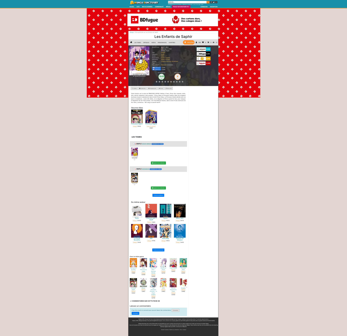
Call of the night (197, 4)
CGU (181, 329)
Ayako (165, 218)
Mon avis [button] (169, 88)
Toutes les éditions (158, 195)
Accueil (132, 7)
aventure (168, 61)
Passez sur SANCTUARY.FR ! (181, 7)
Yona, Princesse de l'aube (143, 269)
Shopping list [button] (152, 88)
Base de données (147, 7)
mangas (179, 319)
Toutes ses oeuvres (158, 250)
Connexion (204, 7)
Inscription (213, 7)
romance (163, 61)
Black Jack (179, 218)
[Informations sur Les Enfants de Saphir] (131, 42)
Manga (144, 2)
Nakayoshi (164, 65)
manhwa (184, 319)
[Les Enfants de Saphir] (139, 60)
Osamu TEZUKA (165, 57)
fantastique (175, 61)
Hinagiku (183, 288)
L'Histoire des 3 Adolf (151, 219)
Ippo (202, 4)
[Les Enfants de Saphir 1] (134, 152)
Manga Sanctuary (149, 319)
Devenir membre (165, 329)
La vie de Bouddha (137, 239)
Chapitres (172, 42)
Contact (184, 329)
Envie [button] (161, 88)
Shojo (162, 54)
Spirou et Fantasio (177, 4)
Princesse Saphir (137, 124)
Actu (138, 7)
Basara (143, 288)
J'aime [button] (135, 88)
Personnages (162, 42)
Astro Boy (165, 238)
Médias (168, 7)
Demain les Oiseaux (180, 239)
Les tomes (137, 42)
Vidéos (153, 42)
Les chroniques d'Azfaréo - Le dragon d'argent (153, 291)
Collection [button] (143, 88)
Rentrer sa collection (174, 329)
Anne (163, 288)
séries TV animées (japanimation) (200, 319)
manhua (188, 319)
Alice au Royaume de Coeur (173, 289)
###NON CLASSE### (187, 4)
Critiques (146, 42)
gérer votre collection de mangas (167, 320)
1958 (162, 56)
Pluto (137, 218)
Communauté (159, 7)
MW (151, 238)
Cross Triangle (173, 268)
